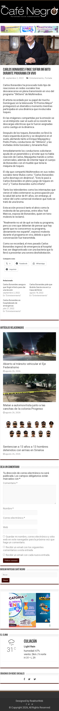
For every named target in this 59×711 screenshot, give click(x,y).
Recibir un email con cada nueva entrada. (28, 555)
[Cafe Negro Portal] (29, 11)
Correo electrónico (14, 517)
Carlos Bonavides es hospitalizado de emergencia (11, 303)
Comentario (10, 483)
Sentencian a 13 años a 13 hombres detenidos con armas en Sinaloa (25, 448)
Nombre (8, 508)
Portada (48, 78)
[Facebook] (24, 679)
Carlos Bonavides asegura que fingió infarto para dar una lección (14, 287)
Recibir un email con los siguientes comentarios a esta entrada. (23, 549)
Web (5, 527)
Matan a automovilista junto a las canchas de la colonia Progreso (24, 406)
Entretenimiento (36, 78)
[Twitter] (29, 679)
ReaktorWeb (36, 700)
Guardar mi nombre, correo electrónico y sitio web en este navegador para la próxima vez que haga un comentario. (29, 539)
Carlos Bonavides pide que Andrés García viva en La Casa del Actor (41, 287)
